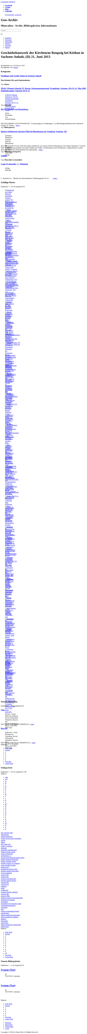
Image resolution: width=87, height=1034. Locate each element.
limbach (3, 919)
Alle (6, 777)
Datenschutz (9, 1027)
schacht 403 (5, 882)
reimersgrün (5, 927)
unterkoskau (5, 913)
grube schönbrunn (7, 854)
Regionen (8, 40)
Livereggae (4, 2)
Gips (3, 710)
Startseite (8, 38)
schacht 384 (5, 894)
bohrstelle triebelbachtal (9, 850)
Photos (7, 47)
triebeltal (4, 848)
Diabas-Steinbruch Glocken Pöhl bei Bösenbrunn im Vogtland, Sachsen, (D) (34, 131)
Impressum (8, 1025)
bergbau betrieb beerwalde (10, 871)
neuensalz (4, 907)
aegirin (3, 840)
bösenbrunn (5, 835)
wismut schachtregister (8, 879)
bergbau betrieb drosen (8, 881)
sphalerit (3, 886)
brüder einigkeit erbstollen (9, 859)
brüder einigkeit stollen (8, 861)
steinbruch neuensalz (8, 900)
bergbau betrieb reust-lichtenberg (12, 898)
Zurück (7, 750)
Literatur (8, 46)
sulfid (3, 888)
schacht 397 (5, 875)
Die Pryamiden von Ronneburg (14, 109)
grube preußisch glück (8, 865)
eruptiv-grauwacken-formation (11, 838)
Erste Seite (8, 748)
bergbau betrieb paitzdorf (9, 892)
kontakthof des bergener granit (11, 904)
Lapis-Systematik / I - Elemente (14, 164)
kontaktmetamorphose (8, 905)
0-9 (6, 779)
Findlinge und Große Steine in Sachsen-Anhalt (21, 76)
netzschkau (4, 923)
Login (7, 1028)
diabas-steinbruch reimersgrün (11, 925)
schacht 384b (5, 896)
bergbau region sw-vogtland (10, 863)
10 (6, 953)
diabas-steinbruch (7, 836)
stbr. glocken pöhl (7, 833)
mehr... (18, 125)
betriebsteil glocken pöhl (9, 869)
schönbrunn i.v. (6, 856)
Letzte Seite (9, 763)
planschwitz (5, 867)
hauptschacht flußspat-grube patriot (12, 858)
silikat (3, 842)
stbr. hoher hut (5, 844)
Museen (7, 44)
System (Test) (8, 969)
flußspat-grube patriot (8, 852)
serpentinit (4, 902)
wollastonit (4, 890)
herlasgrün (4, 921)
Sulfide (4, 156)
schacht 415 (5, 884)
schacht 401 (5, 877)
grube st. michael (6, 846)
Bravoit (4, 728)
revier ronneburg (6, 873)
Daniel (16, 67)
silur (2, 909)
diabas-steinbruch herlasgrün (10, 915)
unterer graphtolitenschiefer (10, 911)
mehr (32, 724)
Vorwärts (8, 762)
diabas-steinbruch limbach (9, 917)
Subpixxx (12, 2)
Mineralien (8, 42)
